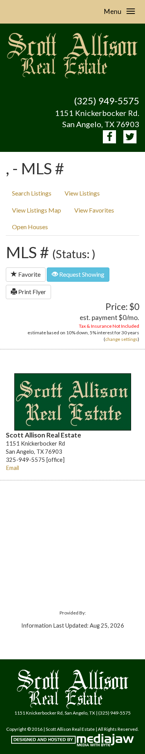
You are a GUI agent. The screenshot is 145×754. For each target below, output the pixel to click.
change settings (121, 339)
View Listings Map (36, 210)
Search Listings (31, 193)
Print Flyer (31, 291)
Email (12, 468)
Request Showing (81, 274)
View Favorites (94, 210)
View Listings (82, 193)
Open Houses (30, 226)
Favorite (29, 274)
